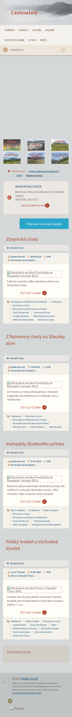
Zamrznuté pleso (21, 631)
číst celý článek (30, 293)
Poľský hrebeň (32, 621)
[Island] (36, 145)
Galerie (50, 30)
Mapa (43, 40)
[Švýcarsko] (60, 158)
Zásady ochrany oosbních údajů (26, 693)
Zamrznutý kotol (43, 631)
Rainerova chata (34, 175)
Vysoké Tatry (17, 247)
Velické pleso (55, 426)
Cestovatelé (27, 12)
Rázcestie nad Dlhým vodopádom (30, 517)
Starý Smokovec (21, 312)
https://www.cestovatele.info (44, 171)
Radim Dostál (18, 256)
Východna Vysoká (50, 628)
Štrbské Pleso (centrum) (25, 628)
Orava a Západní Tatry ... (23, 575)
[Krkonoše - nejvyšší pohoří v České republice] (12, 158)
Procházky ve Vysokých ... (24, 260)
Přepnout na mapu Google (44, 224)
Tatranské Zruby (41, 312)
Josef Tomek (18, 572)
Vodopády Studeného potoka (35, 444)
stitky (19, 175)
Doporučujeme (15, 40)
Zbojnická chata (22, 239)
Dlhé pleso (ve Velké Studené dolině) (29, 301)
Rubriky (10, 30)
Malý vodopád (51, 510)
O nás (32, 40)
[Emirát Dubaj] (12, 145)
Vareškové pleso (21, 316)
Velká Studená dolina (44, 316)
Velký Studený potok (23, 319)
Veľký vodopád (20, 524)
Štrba (54, 624)
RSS (11, 702)
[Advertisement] (36, 97)
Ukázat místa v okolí (34, 205)
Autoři (36, 30)
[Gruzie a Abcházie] (60, 145)
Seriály (23, 30)
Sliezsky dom (19, 426)
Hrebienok (56, 301)
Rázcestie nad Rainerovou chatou (30, 308)
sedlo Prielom (19, 624)
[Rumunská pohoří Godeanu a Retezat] (36, 158)
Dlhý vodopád (18, 510)
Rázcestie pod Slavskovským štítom (31, 423)
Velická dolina (37, 426)
